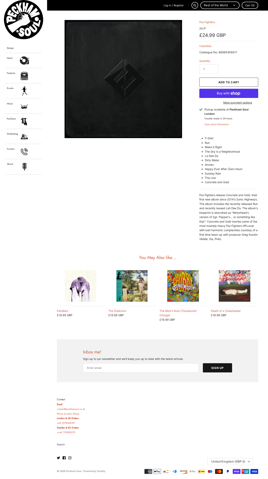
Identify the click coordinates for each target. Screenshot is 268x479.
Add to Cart (228, 82)
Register (179, 5)
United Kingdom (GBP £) (228, 461)
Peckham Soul (74, 471)
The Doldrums (117, 310)
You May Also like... (157, 257)
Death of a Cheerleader (226, 310)
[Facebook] (64, 458)
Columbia (205, 46)
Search (61, 444)
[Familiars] (80, 286)
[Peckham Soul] (23, 19)
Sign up (217, 367)
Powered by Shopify (94, 471)
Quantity (204, 60)
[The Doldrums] (132, 286)
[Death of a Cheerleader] (234, 286)
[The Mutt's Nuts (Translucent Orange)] (183, 286)
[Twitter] (58, 458)
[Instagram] (69, 458)
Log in (167, 5)
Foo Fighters (207, 22)
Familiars (62, 310)
